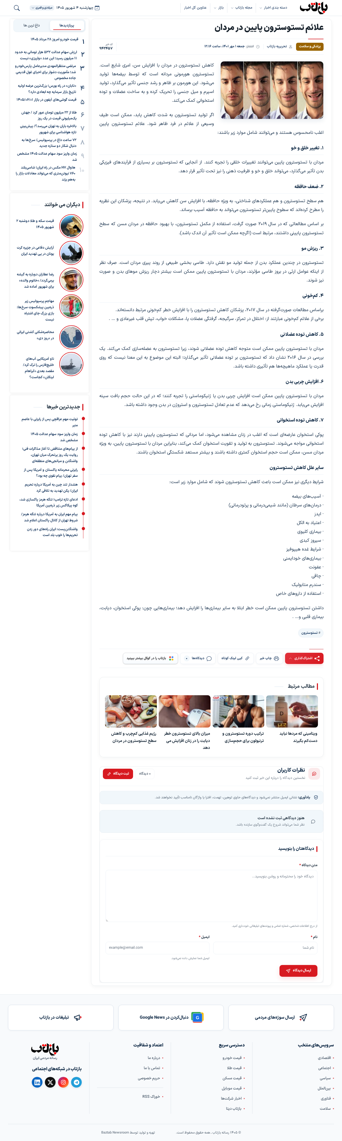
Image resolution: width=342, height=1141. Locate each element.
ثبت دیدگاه (121, 773)
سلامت (325, 1109)
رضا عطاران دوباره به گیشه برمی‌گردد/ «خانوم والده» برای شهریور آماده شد (35, 281)
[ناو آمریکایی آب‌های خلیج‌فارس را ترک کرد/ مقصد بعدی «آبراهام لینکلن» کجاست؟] (71, 366)
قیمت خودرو (232, 1058)
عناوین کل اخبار (195, 7)
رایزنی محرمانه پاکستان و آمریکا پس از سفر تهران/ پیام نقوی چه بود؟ (51, 473)
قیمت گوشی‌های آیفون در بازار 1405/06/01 (46, 99)
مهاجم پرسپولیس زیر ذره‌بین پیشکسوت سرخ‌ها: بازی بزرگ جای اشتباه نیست (35, 310)
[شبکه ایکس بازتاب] (50, 1082)
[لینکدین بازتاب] (37, 1082)
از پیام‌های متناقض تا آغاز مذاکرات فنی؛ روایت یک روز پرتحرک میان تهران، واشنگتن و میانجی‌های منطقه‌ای (50, 455)
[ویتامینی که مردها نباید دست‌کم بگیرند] (292, 711)
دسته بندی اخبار (275, 7)
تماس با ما (152, 1068)
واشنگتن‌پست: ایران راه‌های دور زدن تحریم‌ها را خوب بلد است (52, 532)
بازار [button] (221, 7)
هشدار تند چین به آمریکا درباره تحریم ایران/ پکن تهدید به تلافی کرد (51, 488)
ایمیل (204, 936)
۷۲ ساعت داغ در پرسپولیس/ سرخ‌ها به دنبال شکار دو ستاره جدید (49, 143)
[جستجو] (16, 8)
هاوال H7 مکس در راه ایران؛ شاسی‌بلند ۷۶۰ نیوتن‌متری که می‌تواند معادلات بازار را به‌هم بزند (45, 173)
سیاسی (325, 1078)
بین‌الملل (324, 1088)
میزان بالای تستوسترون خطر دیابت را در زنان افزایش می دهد (187, 741)
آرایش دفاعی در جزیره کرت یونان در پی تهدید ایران (35, 251)
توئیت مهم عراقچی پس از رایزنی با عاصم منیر (50, 422)
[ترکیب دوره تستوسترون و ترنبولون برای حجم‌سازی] (238, 711)
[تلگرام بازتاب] (76, 1082)
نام (314, 936)
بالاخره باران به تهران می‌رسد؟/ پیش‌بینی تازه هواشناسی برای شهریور (48, 129)
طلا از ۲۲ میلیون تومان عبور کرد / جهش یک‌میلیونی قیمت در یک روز (49, 115)
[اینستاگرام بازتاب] (63, 1082)
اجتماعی (324, 1068)
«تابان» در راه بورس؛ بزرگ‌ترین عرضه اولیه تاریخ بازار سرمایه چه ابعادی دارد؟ (47, 89)
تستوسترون (309, 633)
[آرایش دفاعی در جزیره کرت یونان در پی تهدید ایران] (71, 253)
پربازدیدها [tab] (67, 25)
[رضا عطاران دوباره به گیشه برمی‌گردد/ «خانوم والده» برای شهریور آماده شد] (71, 280)
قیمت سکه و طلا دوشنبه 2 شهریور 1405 (35, 224)
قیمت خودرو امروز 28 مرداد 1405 (54, 39)
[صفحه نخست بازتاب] (45, 1049)
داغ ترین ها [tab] (32, 25)
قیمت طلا (234, 1068)
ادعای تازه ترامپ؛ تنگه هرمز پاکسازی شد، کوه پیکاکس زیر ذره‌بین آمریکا (49, 502)
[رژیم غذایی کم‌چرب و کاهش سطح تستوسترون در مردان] (131, 711)
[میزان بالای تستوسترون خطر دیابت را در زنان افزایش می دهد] (185, 711)
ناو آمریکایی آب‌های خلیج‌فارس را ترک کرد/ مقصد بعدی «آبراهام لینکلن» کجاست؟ (38, 368)
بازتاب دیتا (234, 1109)
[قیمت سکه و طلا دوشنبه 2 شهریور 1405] (71, 226)
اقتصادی (324, 1058)
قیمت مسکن (232, 1078)
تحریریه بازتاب (277, 46)
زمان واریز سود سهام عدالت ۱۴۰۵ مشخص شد (47, 157)
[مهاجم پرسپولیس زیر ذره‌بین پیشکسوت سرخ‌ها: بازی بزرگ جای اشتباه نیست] (71, 308)
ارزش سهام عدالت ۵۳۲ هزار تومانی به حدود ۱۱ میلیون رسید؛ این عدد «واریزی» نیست (46, 55)
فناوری (326, 1098)
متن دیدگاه (308, 865)
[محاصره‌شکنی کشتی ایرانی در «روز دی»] (71, 337)
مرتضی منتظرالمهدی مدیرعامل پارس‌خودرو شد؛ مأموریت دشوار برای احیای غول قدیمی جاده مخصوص (45, 72)
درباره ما (154, 1058)
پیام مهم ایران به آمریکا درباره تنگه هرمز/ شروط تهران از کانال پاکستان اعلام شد (49, 517)
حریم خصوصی (149, 1078)
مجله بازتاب (243, 7)
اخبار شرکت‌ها (231, 1098)
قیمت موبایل (232, 1088)
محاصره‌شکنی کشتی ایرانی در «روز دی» (35, 335)
